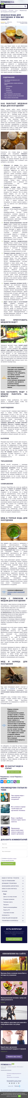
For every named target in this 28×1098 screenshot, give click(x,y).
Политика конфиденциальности (14, 1073)
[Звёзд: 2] (2, 22)
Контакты (9, 1075)
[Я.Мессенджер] (8, 781)
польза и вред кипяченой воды (16, 593)
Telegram (16, 1083)
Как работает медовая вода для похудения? (12, 80)
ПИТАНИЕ (3, 1002)
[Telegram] (11, 781)
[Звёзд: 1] (1, 22)
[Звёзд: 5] (5, 22)
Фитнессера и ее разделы (13, 1077)
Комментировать (8, 863)
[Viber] (15, 781)
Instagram (18, 1083)
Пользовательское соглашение (6, 1070)
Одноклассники (11, 1083)
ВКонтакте (9, 1083)
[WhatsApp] (18, 781)
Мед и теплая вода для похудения (12, 93)
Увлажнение (8, 90)
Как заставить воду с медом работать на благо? (13, 83)
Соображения (9, 92)
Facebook (14, 1083)
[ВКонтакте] (1, 781)
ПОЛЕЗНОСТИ (4, 1051)
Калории (8, 88)
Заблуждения (9, 86)
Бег (1, 977)
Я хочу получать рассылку (8, 860)
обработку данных (12, 858)
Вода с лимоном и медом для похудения (14, 95)
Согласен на (9, 858)
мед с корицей (10, 688)
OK (19, 1096)
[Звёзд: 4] (4, 22)
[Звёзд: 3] (3, 22)
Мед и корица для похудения (11, 97)
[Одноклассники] (5, 781)
